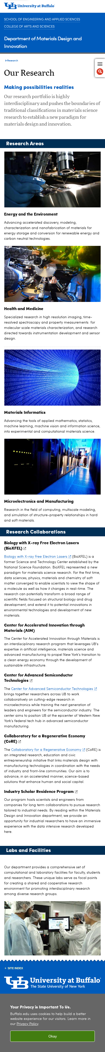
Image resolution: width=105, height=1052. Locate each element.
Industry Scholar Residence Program (39, 791)
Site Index (15, 968)
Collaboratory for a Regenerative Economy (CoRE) (44, 738)
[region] (52, 1023)
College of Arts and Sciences (29, 26)
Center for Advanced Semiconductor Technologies (38, 677)
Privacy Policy (27, 1024)
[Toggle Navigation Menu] (100, 68)
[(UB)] (52, 7)
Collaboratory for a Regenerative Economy (46, 750)
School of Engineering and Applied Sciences (42, 19)
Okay (52, 1036)
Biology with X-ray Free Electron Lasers (35, 556)
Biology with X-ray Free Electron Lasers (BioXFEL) (41, 545)
